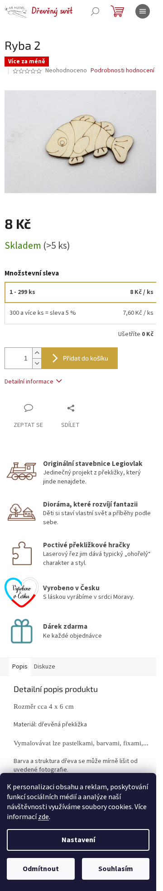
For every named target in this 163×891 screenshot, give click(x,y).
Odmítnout (41, 869)
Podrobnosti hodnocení (122, 70)
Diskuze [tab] (44, 666)
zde (43, 817)
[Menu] (143, 11)
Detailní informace (29, 381)
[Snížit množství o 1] (36, 363)
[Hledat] (95, 11)
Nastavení (78, 840)
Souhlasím (115, 869)
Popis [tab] (20, 666)
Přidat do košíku (85, 358)
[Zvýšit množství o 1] (36, 353)
